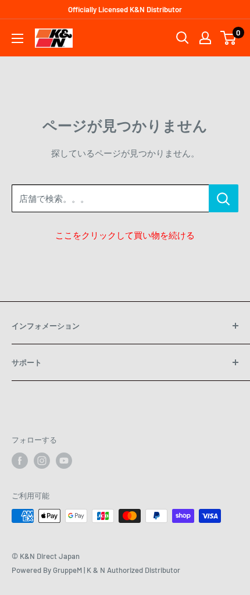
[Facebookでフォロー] (20, 461)
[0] (229, 38)
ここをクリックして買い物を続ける (125, 235)
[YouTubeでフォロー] (64, 461)
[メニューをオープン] (17, 38)
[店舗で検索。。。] (223, 198)
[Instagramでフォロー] (42, 461)
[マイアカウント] (205, 37)
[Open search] (182, 37)
